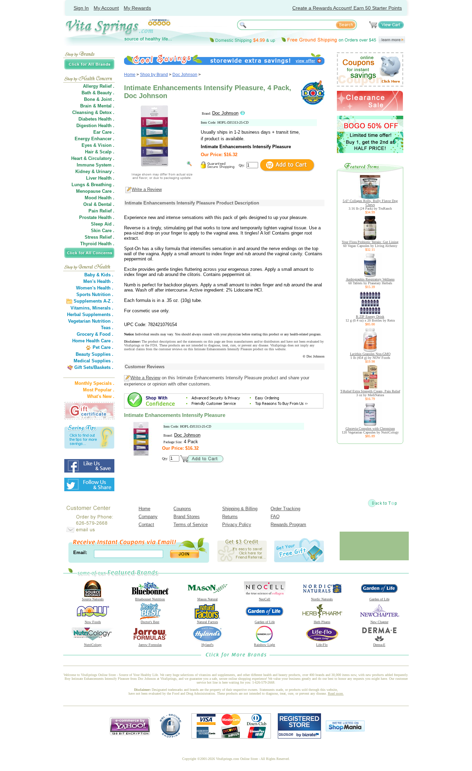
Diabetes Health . (96, 119)
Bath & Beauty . (98, 92)
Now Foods (93, 622)
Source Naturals (93, 599)
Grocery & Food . (95, 334)
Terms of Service (190, 524)
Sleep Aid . (102, 224)
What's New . (100, 396)
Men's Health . (98, 281)
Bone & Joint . (99, 99)
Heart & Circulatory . (92, 158)
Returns (230, 516)
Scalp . (107, 151)
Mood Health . (99, 197)
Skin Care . (102, 230)
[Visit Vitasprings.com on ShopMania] (345, 729)
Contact (146, 524)
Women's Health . (94, 288)
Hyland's (207, 645)
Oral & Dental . (98, 204)
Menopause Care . (95, 191)
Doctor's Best (150, 622)
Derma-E (379, 645)
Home (129, 74)
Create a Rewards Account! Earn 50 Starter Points (347, 8)
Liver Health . (100, 178)
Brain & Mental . (97, 105)
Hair (89, 151)
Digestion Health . (95, 125)
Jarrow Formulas (150, 645)
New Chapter (379, 622)
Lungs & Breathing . (93, 184)
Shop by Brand (154, 74)
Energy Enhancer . (94, 138)
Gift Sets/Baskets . (93, 367)
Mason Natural (207, 599)
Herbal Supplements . (90, 314)
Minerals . (102, 308)
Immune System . (95, 165)
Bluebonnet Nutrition (150, 599)
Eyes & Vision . (98, 145)
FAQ (275, 516)
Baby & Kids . (98, 274)
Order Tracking (285, 508)
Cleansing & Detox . (93, 112)
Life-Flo (322, 645)
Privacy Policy (236, 524)
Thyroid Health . (97, 243)
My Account (106, 8)
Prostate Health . (96, 217)
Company (148, 516)
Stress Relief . (99, 237)
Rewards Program (288, 524)
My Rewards (137, 8)
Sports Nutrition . (94, 294)
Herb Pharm (322, 622)
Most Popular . (98, 389)
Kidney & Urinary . (94, 171)
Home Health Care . (92, 340)
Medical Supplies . (93, 360)
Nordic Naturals (322, 599)
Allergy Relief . (98, 86)
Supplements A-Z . (93, 301)
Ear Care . (103, 132)
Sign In (81, 8)
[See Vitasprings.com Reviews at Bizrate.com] (299, 737)
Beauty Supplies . (94, 354)
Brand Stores (186, 516)
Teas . (107, 327)
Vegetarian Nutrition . (90, 321)
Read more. (336, 693)
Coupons (182, 508)
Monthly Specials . (94, 383)
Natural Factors (207, 622)
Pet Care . (103, 347)
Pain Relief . (101, 210)
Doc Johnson (184, 74)
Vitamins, (80, 308)
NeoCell (264, 599)
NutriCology (93, 645)
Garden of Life (379, 599)
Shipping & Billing (239, 508)
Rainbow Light (264, 645)
